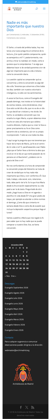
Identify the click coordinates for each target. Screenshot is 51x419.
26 (13, 268)
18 (10, 264)
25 (10, 268)
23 (27, 264)
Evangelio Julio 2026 (13, 298)
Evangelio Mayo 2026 (14, 308)
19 (13, 264)
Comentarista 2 (15, 34)
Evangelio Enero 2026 (14, 330)
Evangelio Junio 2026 (14, 303)
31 (6, 272)
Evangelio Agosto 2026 (14, 292)
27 (17, 268)
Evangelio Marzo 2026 (14, 319)
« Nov (7, 275)
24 (6, 268)
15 (24, 260)
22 (24, 264)
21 (20, 264)
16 (27, 260)
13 (17, 260)
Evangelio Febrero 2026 (15, 324)
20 (17, 264)
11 (10, 260)
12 (13, 260)
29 (24, 268)
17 (6, 264)
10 (6, 260)
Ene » (13, 275)
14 (20, 260)
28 (20, 268)
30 (27, 268)
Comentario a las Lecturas (16, 38)
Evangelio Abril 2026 (13, 314)
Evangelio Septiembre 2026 (16, 287)
